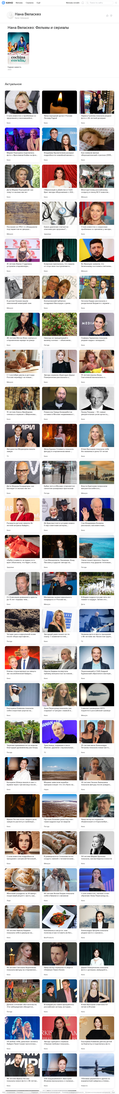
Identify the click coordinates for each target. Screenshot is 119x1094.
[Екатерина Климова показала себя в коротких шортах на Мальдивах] (22, 700)
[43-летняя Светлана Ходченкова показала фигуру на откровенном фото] (22, 959)
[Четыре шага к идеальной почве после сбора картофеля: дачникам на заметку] (22, 626)
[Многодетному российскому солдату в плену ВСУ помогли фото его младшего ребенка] (96, 182)
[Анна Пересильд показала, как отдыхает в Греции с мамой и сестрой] (59, 700)
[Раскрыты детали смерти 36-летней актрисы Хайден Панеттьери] (22, 515)
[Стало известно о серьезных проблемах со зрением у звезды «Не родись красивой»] (96, 219)
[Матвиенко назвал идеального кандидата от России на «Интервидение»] (59, 589)
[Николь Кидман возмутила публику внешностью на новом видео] (59, 663)
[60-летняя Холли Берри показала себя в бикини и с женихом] (59, 885)
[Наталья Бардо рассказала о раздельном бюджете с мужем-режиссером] (96, 293)
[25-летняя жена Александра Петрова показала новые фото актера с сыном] (96, 737)
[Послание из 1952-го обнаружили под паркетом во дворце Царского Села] (22, 219)
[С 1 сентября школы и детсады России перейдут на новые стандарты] (22, 367)
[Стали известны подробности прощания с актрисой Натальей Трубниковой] (22, 848)
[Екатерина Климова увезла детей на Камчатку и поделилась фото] (96, 1033)
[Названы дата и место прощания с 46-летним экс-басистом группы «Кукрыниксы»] (96, 626)
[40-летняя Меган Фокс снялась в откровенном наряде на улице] (22, 330)
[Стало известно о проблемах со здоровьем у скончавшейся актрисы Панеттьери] (22, 108)
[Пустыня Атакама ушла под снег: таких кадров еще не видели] (59, 811)
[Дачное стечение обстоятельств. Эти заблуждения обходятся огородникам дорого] (22, 996)
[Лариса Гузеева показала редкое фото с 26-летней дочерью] (96, 108)
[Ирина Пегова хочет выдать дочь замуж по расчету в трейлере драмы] (22, 811)
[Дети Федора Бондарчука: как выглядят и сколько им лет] (22, 478)
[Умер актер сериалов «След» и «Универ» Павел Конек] (59, 959)
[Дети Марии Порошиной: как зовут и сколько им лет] (22, 182)
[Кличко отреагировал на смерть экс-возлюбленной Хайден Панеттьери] (22, 663)
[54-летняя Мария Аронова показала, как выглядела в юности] (96, 848)
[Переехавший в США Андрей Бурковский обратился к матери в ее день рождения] (96, 663)
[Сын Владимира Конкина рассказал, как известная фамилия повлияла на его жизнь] (96, 515)
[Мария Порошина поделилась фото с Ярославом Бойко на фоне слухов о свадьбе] (22, 145)
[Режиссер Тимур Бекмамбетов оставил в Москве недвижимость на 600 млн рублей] (59, 404)
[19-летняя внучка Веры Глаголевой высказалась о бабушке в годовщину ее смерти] (96, 367)
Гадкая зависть (14, 67)
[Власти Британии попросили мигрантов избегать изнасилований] (96, 478)
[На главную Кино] (9, 3)
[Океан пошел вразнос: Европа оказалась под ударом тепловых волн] (96, 552)
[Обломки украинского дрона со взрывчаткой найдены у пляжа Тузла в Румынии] (96, 1070)
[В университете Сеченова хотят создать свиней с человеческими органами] (59, 848)
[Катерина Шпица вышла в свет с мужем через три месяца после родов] (22, 774)
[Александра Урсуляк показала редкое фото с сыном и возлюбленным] (96, 922)
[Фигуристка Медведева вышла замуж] (22, 441)
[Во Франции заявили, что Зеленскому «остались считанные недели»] (96, 256)
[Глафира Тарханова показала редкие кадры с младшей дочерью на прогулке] (96, 330)
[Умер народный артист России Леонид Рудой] (59, 108)
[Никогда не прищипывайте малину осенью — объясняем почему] (59, 330)
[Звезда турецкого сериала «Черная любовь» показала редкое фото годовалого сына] (59, 1033)
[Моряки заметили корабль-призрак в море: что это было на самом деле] (59, 774)
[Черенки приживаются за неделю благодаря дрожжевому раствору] (22, 737)
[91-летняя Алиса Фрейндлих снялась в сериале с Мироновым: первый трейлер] (22, 404)
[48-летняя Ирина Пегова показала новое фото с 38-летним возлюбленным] (22, 1070)
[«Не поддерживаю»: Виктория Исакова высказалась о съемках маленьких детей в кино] (59, 1070)
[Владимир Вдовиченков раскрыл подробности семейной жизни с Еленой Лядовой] (59, 145)
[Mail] (3, 3)
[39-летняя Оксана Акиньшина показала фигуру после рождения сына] (96, 774)
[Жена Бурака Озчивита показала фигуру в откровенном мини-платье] (59, 441)
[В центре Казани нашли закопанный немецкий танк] (22, 293)
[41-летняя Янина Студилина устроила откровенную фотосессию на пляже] (22, 256)
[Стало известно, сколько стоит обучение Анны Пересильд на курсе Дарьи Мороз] (96, 885)
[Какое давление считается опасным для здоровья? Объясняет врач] (59, 219)
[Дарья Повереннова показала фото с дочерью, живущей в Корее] (96, 959)
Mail (3, 1092)
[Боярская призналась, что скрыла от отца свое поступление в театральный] (59, 256)
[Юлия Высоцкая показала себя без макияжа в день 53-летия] (96, 441)
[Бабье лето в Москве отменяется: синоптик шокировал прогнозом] (59, 478)
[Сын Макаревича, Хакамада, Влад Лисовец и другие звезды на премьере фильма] (59, 552)
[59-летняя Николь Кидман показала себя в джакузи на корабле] (22, 922)
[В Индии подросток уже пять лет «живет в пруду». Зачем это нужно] (96, 589)
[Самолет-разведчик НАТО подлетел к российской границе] (96, 700)
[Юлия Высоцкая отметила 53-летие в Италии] (96, 996)
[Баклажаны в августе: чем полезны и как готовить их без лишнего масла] (59, 922)
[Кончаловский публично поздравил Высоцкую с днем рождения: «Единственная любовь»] (59, 293)
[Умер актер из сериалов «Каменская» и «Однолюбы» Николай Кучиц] (96, 811)
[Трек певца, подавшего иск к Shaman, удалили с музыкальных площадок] (59, 737)
